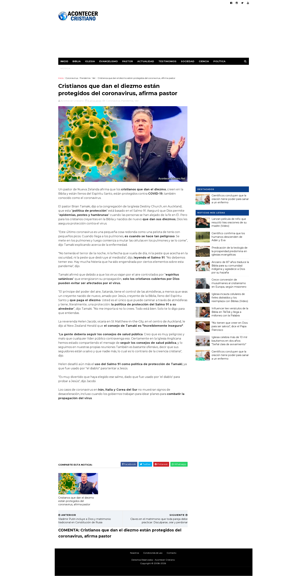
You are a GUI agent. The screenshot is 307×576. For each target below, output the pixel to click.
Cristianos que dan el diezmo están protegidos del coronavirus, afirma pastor (76, 501)
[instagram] (237, 3)
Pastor (127, 61)
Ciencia (204, 61)
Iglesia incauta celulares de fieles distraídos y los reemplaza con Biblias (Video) (230, 297)
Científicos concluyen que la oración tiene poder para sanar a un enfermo (230, 199)
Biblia (76, 61)
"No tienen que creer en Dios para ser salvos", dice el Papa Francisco (230, 326)
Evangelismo (108, 61)
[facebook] (231, 3)
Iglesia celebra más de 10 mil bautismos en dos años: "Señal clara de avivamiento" (229, 341)
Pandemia (85, 78)
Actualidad (145, 61)
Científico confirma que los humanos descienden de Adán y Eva (228, 237)
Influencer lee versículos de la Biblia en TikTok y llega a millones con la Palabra (230, 312)
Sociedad (187, 61)
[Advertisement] (184, 33)
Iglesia (90, 61)
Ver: (94, 78)
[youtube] (248, 3)
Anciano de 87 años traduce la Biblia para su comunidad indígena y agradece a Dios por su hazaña (230, 267)
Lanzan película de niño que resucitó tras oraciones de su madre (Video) (229, 222)
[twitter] (242, 3)
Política (219, 61)
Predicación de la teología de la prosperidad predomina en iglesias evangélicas (229, 251)
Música (65, 68)
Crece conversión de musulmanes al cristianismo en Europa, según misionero (229, 283)
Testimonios (167, 61)
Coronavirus (71, 78)
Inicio (64, 61)
